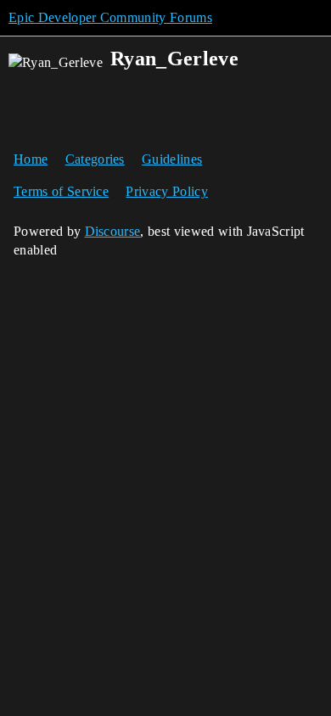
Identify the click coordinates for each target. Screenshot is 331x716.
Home (31, 159)
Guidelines (172, 159)
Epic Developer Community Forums (110, 17)
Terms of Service (61, 191)
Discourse (113, 231)
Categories (95, 159)
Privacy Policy (166, 191)
